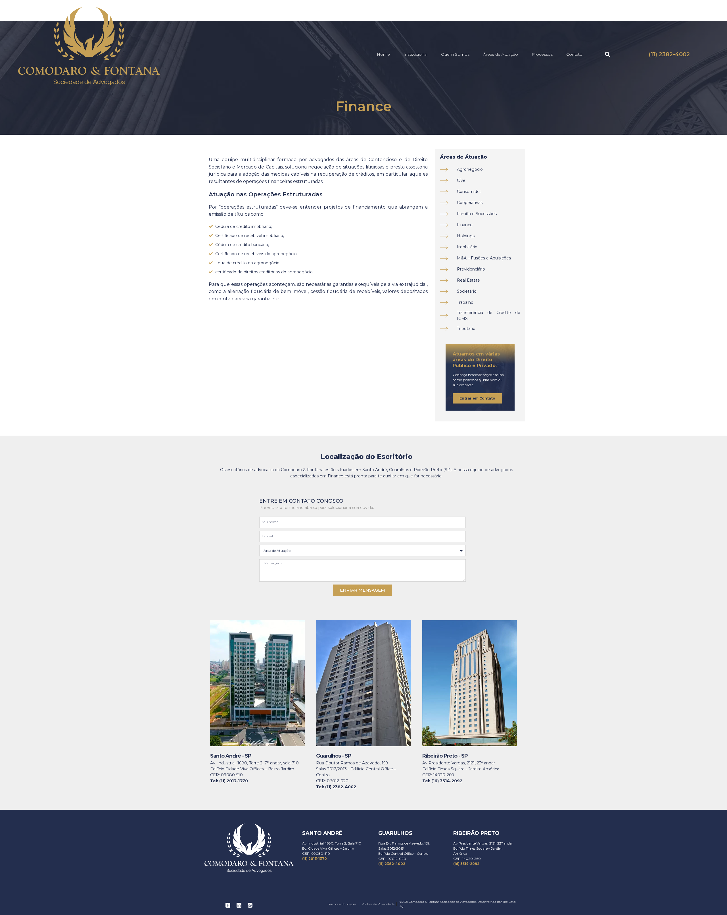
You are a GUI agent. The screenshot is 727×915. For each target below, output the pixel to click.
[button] (607, 54)
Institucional (415, 54)
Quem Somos (455, 54)
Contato (574, 54)
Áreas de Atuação (500, 54)
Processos (542, 54)
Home (383, 54)
